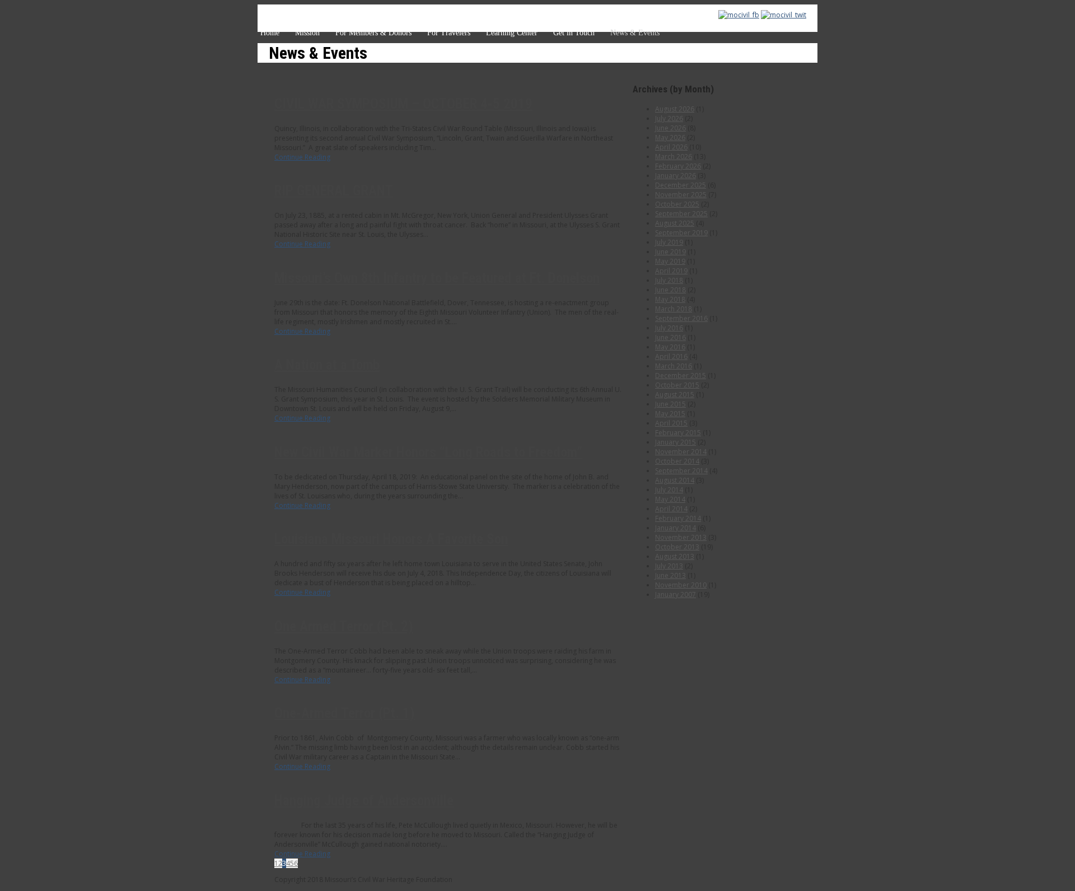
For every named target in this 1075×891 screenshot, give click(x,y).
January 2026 (675, 175)
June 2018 (670, 290)
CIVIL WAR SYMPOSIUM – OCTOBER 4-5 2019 (403, 104)
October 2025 (677, 204)
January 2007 (675, 594)
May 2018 (670, 299)
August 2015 (674, 394)
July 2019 (669, 242)
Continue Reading (302, 157)
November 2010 (681, 585)
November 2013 (681, 537)
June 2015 (670, 404)
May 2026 (670, 137)
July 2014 (669, 490)
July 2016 (669, 328)
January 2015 (675, 442)
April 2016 (671, 356)
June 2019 (670, 251)
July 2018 (669, 280)
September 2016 (681, 318)
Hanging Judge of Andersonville (364, 800)
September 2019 (681, 232)
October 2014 (677, 461)
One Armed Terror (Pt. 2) (343, 626)
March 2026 (673, 156)
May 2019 (670, 261)
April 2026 (671, 147)
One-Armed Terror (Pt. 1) (344, 713)
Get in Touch (574, 33)
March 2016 (673, 366)
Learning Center (512, 33)
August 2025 (674, 223)
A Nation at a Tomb (327, 365)
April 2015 (671, 423)
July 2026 (669, 118)
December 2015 (680, 375)
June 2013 (670, 575)
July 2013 (669, 566)
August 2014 (674, 480)
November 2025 (681, 194)
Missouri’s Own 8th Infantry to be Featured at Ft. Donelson (437, 278)
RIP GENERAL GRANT (333, 191)
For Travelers (448, 33)
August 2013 (674, 556)
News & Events (635, 33)
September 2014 (681, 470)
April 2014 (671, 509)
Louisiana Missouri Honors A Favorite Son (391, 539)
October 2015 (677, 385)
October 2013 (677, 547)
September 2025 (681, 213)
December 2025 (680, 185)
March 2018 (673, 309)
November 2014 (681, 451)
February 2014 (678, 518)
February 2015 (678, 432)
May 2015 (670, 413)
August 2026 (674, 109)
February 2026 (678, 166)
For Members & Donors (373, 33)
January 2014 (675, 528)
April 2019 (671, 271)
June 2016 (670, 337)
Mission (307, 33)
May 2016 (670, 347)
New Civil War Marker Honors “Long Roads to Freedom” (428, 452)
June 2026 (670, 128)
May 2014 (670, 499)
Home (269, 33)
